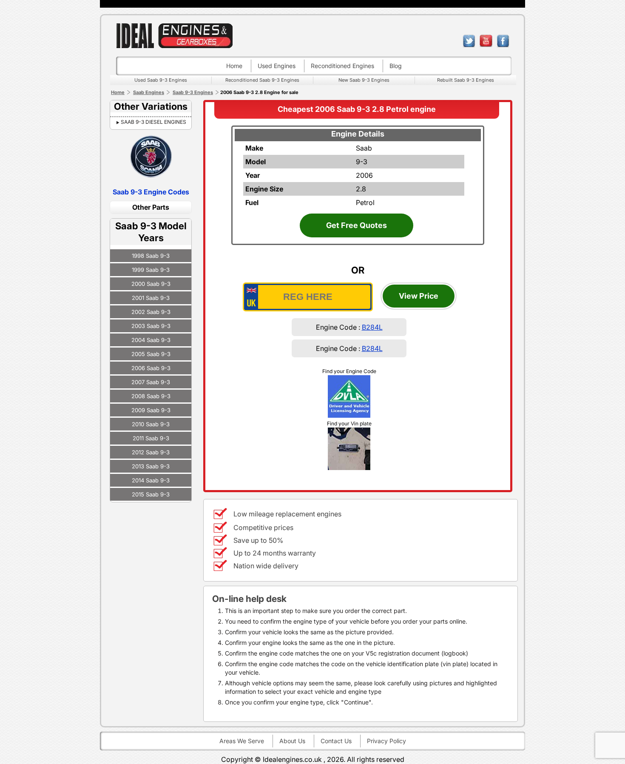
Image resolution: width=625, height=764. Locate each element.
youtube (486, 40)
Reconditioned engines (342, 65)
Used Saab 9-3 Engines (160, 80)
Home (234, 65)
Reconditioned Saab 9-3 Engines (262, 80)
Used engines (276, 65)
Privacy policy (386, 740)
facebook (503, 40)
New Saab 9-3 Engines (363, 80)
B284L (372, 327)
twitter (469, 40)
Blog (395, 65)
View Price (418, 295)
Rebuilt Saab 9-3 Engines (465, 80)
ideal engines (174, 35)
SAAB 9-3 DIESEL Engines (153, 122)
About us (292, 740)
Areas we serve (241, 740)
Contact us (336, 740)
